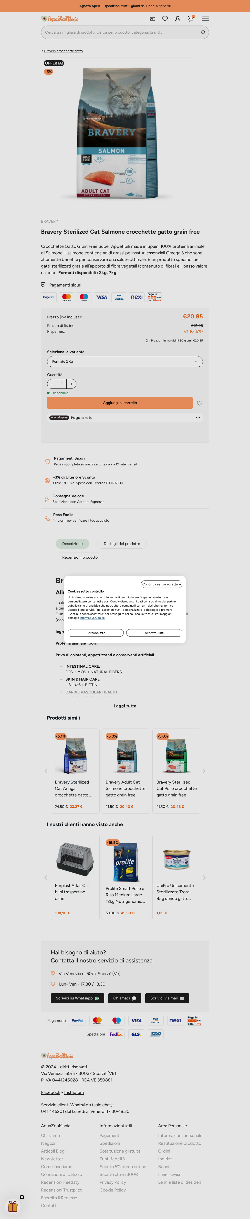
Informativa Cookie (92, 617)
